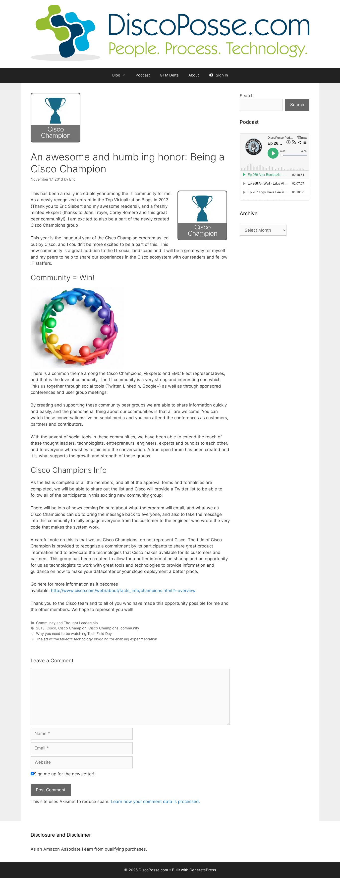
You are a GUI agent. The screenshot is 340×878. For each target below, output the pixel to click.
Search (247, 95)
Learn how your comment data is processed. (155, 801)
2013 (40, 628)
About (193, 75)
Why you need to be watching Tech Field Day (74, 633)
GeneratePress (202, 870)
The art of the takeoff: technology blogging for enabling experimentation (96, 639)
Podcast (143, 75)
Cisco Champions (103, 628)
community (129, 628)
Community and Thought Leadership (67, 623)
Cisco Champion (72, 628)
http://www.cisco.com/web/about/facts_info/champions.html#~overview (123, 590)
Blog (116, 75)
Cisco (51, 628)
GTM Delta (169, 75)
